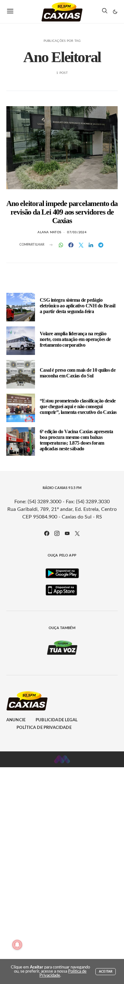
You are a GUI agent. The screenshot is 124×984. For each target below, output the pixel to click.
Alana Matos (49, 232)
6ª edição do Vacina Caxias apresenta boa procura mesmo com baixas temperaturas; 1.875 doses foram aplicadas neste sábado (76, 440)
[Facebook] (46, 533)
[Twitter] (77, 533)
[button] (115, 11)
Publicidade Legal (57, 720)
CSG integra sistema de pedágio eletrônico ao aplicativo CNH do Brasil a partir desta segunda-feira (77, 305)
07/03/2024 (76, 232)
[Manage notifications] (17, 945)
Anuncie (15, 720)
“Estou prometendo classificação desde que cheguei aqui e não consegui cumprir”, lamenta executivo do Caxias (78, 406)
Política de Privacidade (44, 728)
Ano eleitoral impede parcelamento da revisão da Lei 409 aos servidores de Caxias (62, 212)
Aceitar (105, 971)
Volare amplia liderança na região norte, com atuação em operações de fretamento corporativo (75, 339)
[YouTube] (67, 533)
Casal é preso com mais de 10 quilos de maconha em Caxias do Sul (77, 372)
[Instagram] (56, 533)
